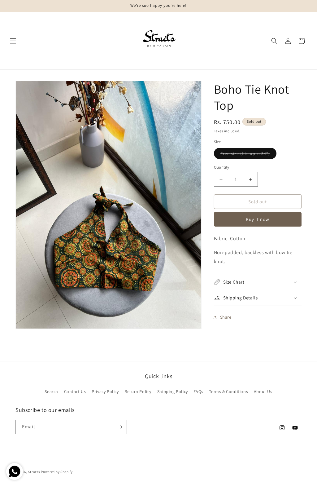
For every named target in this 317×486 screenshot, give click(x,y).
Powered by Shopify (57, 472)
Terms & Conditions (228, 391)
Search (51, 391)
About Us (263, 391)
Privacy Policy (105, 391)
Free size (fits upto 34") (248, 154)
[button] (13, 41)
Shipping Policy (172, 391)
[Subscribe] (120, 427)
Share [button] (226, 317)
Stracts (34, 472)
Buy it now (257, 219)
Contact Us (75, 391)
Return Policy (137, 391)
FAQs (198, 391)
